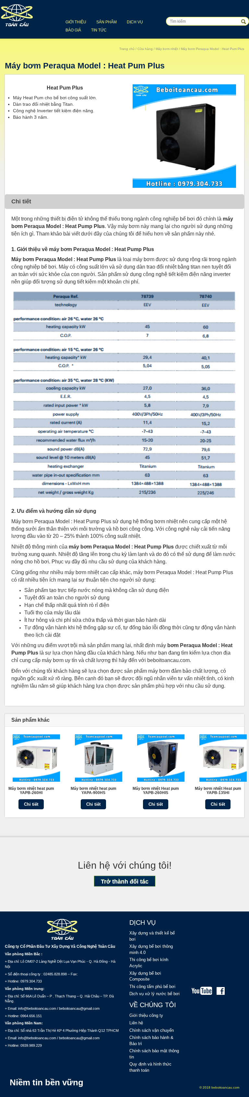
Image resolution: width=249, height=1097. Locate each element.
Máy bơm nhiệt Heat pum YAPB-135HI (218, 790)
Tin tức (99, 30)
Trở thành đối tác (124, 881)
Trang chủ (127, 49)
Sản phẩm (106, 22)
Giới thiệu (75, 22)
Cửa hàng (145, 49)
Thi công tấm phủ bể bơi (152, 986)
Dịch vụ (135, 22)
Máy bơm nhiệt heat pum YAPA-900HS (93, 790)
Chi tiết (31, 804)
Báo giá (73, 30)
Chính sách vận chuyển (151, 1030)
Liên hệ (136, 1022)
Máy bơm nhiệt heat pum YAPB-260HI (31, 790)
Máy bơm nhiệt (167, 49)
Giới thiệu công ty (146, 1015)
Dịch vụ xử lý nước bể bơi (154, 993)
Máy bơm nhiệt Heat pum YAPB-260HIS (156, 790)
